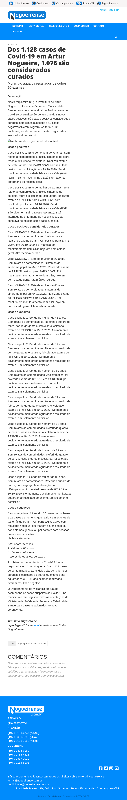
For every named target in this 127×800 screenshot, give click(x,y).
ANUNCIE (17, 31)
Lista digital (36, 26)
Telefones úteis (59, 26)
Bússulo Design (54, 796)
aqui (37, 625)
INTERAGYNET (82, 796)
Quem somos (81, 26)
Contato (98, 26)
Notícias (17, 26)
